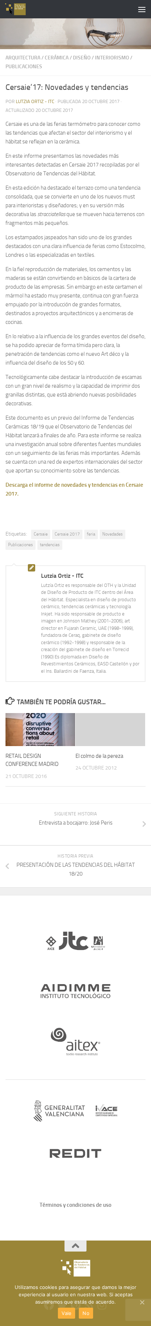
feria (91, 534)
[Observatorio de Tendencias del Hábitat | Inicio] (19, 9)
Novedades (112, 534)
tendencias (50, 544)
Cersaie (41, 534)
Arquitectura (22, 58)
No (85, 1313)
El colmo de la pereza (99, 756)
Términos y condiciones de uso (75, 1205)
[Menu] (142, 9)
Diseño (82, 58)
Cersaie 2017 (67, 534)
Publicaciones (23, 66)
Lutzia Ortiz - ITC (35, 101)
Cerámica (57, 58)
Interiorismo (112, 58)
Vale (66, 1313)
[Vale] (142, 1302)
